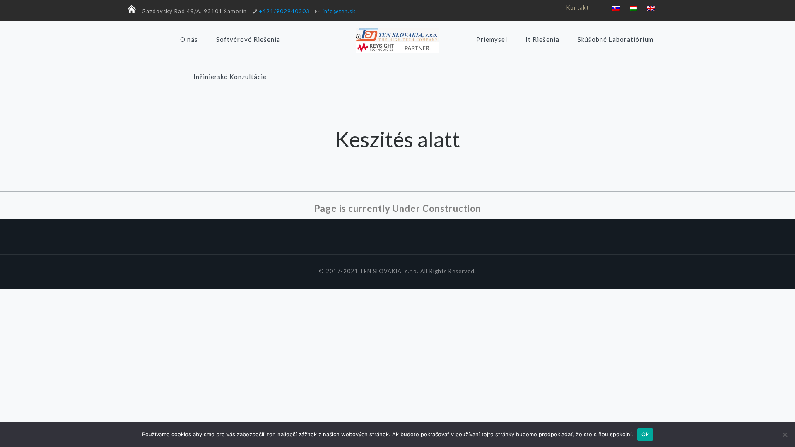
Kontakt (577, 7)
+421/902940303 (284, 11)
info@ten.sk (339, 11)
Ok (645, 434)
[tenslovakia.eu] (397, 39)
